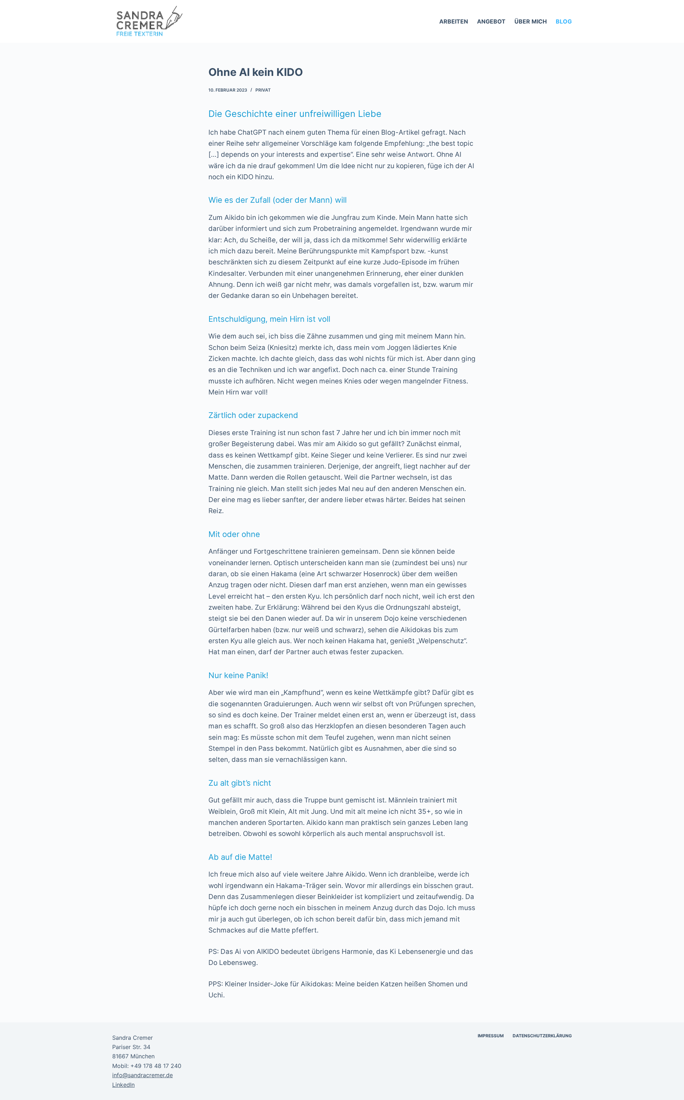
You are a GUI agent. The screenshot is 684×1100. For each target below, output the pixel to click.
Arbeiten (453, 21)
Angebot (491, 21)
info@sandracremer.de (142, 1075)
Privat (263, 90)
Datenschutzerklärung (542, 1035)
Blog (564, 21)
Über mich (530, 21)
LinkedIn (123, 1084)
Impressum (491, 1035)
